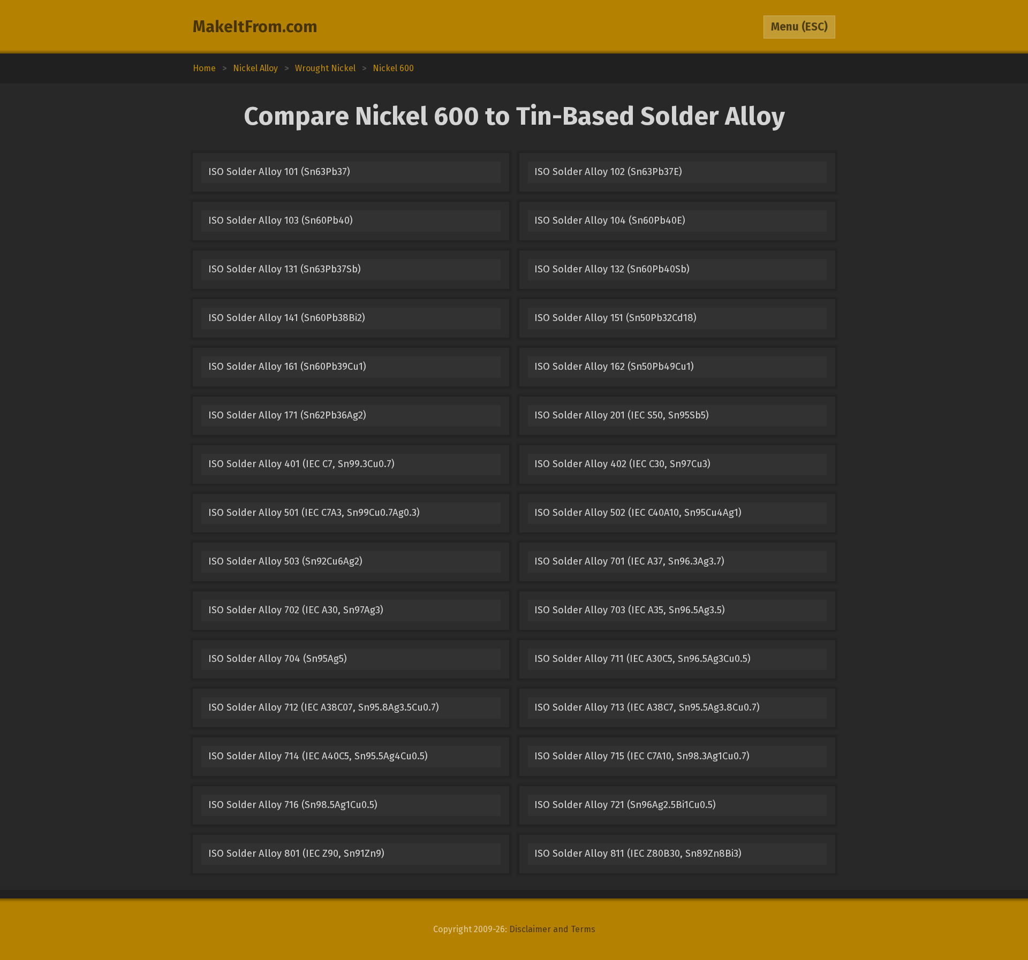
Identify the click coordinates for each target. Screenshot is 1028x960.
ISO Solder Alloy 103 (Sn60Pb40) (280, 220)
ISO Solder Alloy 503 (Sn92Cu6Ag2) (285, 561)
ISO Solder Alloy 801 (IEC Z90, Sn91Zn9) (296, 853)
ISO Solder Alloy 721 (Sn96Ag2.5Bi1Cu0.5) (625, 805)
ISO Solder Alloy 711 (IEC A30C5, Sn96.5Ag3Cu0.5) (642, 659)
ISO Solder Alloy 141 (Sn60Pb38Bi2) (286, 318)
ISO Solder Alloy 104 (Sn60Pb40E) (609, 220)
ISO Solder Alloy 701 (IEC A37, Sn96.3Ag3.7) (629, 561)
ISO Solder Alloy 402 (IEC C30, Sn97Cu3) (622, 464)
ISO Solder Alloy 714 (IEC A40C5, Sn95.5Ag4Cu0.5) (318, 756)
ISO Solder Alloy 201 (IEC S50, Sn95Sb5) (621, 415)
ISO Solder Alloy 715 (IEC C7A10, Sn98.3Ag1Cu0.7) (642, 756)
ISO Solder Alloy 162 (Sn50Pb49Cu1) (614, 366)
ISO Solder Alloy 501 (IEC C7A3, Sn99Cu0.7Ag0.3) (314, 513)
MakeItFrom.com (255, 26)
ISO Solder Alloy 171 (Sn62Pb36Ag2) (287, 415)
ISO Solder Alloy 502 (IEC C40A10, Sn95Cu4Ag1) (638, 513)
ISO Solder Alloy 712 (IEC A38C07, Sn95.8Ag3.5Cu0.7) (323, 707)
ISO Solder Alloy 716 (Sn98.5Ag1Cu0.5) (292, 805)
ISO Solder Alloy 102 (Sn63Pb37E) (608, 172)
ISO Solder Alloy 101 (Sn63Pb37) (279, 172)
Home (204, 68)
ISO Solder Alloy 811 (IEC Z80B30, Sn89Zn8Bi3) (638, 853)
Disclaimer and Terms (552, 929)
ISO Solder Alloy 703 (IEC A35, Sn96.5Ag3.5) (629, 610)
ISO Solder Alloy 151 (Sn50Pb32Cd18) (615, 318)
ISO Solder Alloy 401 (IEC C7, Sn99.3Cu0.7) (301, 464)
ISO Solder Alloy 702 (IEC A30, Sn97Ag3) (295, 610)
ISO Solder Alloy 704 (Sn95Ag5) (277, 659)
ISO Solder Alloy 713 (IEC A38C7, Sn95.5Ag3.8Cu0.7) (647, 707)
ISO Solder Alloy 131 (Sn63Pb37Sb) (284, 269)
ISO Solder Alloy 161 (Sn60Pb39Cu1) (287, 366)
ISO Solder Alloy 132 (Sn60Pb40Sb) (612, 269)
